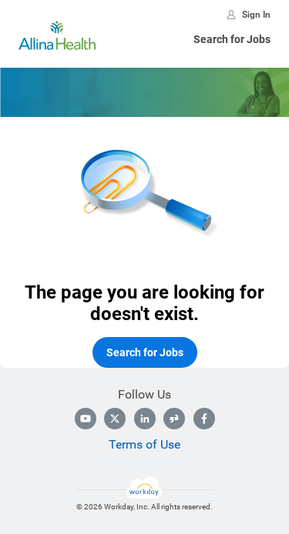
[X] (115, 418)
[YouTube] (85, 418)
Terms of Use (144, 444)
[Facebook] (204, 418)
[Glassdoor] (174, 418)
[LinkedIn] (145, 418)
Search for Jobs (232, 39)
